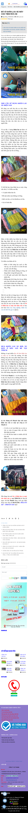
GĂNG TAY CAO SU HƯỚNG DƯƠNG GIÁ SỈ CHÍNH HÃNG (13, 526)
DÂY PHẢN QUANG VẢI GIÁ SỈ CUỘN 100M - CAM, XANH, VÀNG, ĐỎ (13, 534)
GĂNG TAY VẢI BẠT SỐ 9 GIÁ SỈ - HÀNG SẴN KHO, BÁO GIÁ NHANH (13, 547)
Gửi (24, 577)
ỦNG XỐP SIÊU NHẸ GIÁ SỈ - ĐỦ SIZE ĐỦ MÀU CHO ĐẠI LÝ (14, 543)
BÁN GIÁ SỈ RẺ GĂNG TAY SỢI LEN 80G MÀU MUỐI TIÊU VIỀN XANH (14, 530)
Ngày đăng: (5, 16)
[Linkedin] (12, 518)
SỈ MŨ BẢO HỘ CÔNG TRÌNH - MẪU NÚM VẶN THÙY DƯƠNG (14, 538)
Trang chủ (3, 6)
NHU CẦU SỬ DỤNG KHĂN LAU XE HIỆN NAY (14, 27)
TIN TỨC (10, 6)
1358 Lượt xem (19, 16)
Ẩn (8, 23)
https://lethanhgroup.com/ (11, 780)
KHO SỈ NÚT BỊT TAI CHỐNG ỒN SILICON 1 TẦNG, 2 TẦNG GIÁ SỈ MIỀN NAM (13, 554)
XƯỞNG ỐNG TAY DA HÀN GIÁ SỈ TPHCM (13, 550)
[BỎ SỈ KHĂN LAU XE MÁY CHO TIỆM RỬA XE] (14, 4)
